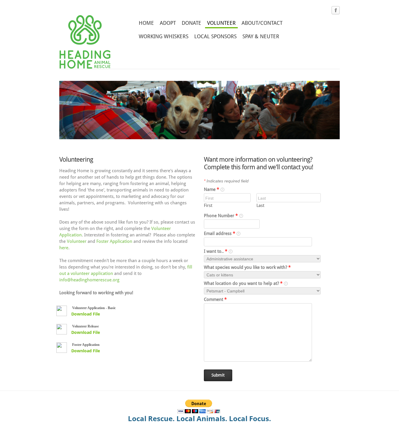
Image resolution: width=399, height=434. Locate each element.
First (208, 205)
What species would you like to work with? (247, 267)
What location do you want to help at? (243, 283)
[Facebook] (336, 10)
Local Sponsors (215, 36)
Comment (215, 299)
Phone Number (221, 216)
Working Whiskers (163, 36)
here (63, 248)
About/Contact (262, 23)
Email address (219, 233)
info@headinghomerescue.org (89, 280)
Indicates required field (226, 181)
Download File (85, 314)
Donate (191, 23)
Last (260, 205)
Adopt (168, 23)
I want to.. (215, 251)
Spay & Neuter (260, 36)
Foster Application (114, 241)
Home (146, 23)
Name (211, 189)
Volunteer (221, 23)
